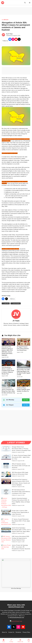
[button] (25, 2)
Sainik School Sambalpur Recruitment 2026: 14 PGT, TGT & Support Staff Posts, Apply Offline (21, 529)
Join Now (25, 399)
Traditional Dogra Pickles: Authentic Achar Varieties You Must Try (23, 389)
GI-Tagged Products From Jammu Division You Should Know (23, 348)
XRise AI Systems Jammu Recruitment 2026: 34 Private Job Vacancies (21, 465)
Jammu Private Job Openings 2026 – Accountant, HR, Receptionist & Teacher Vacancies (21, 547)
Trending (11, 641)
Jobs (29, 641)
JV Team (10, 33)
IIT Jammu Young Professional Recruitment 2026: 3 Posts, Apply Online (21, 520)
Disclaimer (18, 632)
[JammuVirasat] (2, 2)
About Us (4, 632)
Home (3, 641)
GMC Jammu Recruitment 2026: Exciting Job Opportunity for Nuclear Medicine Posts (20, 538)
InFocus (5, 19)
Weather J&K (20, 641)
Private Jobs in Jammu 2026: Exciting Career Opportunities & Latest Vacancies (20, 512)
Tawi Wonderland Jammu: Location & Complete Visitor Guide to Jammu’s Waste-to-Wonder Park (8, 371)
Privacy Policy (26, 632)
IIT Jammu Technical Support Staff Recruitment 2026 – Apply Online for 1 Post (21, 457)
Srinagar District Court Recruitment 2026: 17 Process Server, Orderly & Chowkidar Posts (21, 448)
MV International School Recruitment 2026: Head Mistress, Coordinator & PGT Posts (21, 491)
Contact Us (11, 632)
